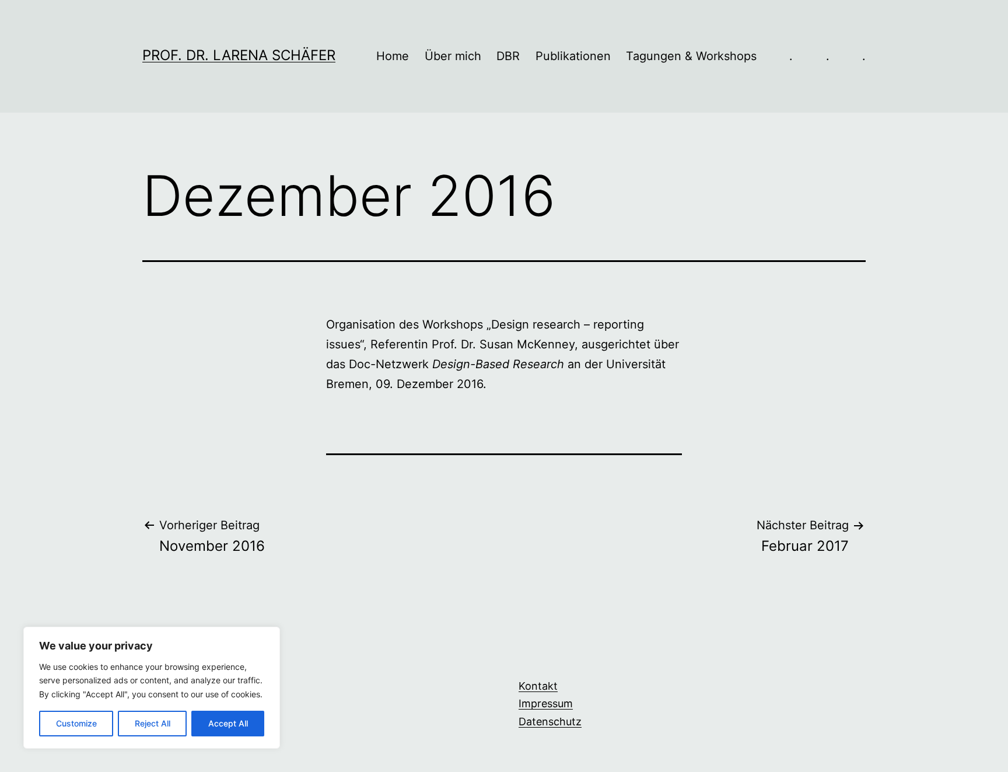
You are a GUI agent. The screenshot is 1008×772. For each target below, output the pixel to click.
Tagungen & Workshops (691, 56)
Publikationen (573, 56)
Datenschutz (550, 721)
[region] (151, 688)
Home (392, 56)
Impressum (546, 703)
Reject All (152, 723)
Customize (76, 723)
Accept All (228, 723)
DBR (508, 56)
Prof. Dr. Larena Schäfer (238, 55)
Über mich (453, 56)
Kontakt (538, 686)
